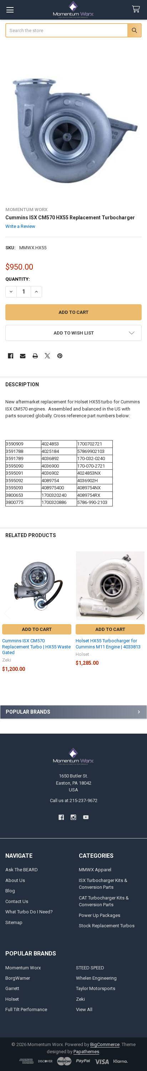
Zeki (80, 999)
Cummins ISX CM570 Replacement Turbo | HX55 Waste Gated (36, 646)
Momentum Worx (23, 967)
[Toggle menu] (10, 10)
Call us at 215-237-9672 (73, 800)
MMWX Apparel (95, 869)
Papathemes (86, 1051)
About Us (15, 880)
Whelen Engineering (96, 978)
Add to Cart (37, 629)
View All (84, 1009)
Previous (7, 613)
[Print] (35, 356)
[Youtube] (86, 817)
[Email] (22, 356)
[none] (73, 131)
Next (140, 613)
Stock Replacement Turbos (107, 925)
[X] (47, 356)
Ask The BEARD (21, 869)
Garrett (12, 988)
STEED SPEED (90, 967)
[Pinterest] (60, 356)
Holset (12, 999)
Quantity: (17, 279)
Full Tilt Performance (26, 1009)
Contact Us (16, 901)
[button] (73, 333)
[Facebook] (10, 356)
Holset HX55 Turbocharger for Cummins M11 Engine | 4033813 (108, 643)
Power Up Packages (99, 915)
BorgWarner (17, 978)
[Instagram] (73, 817)
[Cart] (137, 9)
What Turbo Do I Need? (29, 911)
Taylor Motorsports (95, 988)
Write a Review (20, 226)
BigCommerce (105, 1044)
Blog (10, 890)
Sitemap (13, 922)
